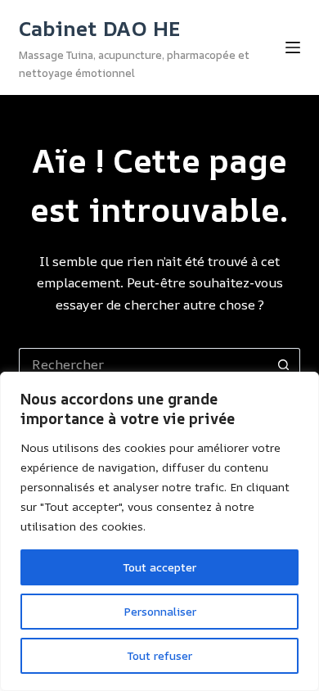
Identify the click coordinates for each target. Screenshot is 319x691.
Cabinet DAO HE (100, 28)
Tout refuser (159, 655)
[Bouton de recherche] (283, 364)
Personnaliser (160, 611)
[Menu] (292, 47)
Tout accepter (159, 567)
